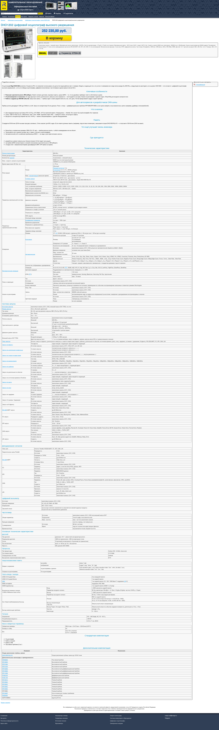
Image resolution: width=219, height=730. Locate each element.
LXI (125, 581)
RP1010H (5, 666)
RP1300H (5, 662)
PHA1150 (5, 678)
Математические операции (10, 271)
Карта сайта (4, 723)
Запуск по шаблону (8, 366)
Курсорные (28, 239)
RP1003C (5, 684)
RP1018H (5, 664)
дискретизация (33, 175)
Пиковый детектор (58, 168)
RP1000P (5, 693)
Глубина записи (30, 179)
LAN (3, 581)
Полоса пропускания (8, 153)
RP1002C (5, 682)
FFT (66, 267)
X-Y (56, 233)
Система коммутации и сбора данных (120, 718)
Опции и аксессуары (116, 715)
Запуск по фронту (7, 345)
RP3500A (5, 660)
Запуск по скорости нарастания (11, 355)
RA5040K (5, 695)
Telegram (167, 718)
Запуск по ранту (7, 382)
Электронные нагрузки (116, 723)
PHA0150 (5, 675)
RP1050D (5, 671)
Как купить (24, 16)
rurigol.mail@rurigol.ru (26, 10)
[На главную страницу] (4, 6)
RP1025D (5, 669)
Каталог (18, 16)
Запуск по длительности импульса (12, 350)
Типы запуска (6, 341)
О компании (11, 16)
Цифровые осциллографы (117, 721)
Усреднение (56, 170)
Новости (41, 16)
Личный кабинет (49, 16)
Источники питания (60, 721)
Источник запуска (7, 306)
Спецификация (200, 84)
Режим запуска (6, 309)
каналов (12, 158)
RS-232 (4, 410)
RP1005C (5, 689)
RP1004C (5, 686)
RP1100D (5, 673)
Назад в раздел (5, 702)
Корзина (58, 13)
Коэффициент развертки (32, 220)
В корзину (54, 37)
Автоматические (30, 254)
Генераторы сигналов (61, 718)
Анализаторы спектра (61, 715)
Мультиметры (59, 723)
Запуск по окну (6, 388)
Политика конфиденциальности (9, 721)
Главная (4, 16)
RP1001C (5, 680)
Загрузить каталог (33, 16)
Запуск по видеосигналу (9, 361)
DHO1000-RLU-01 (7, 655)
